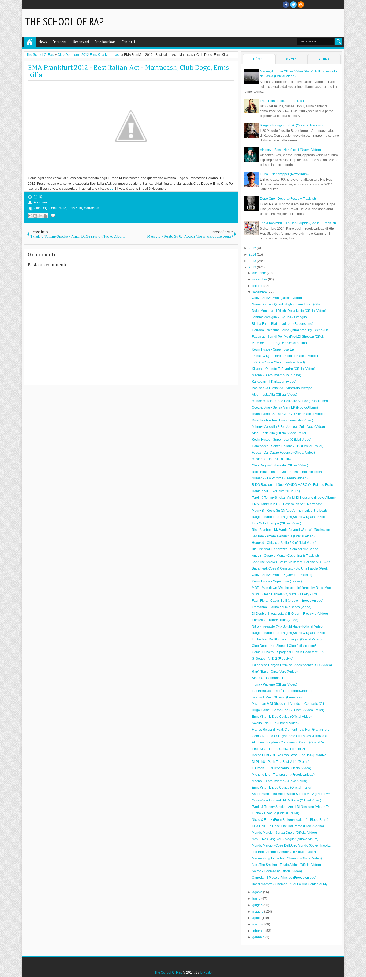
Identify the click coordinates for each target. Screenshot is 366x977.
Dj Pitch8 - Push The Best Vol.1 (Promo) (280, 762)
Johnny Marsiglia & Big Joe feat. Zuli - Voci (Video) (288, 427)
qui (112, 189)
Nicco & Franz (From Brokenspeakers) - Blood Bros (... (291, 820)
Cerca (338, 41)
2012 (253, 267)
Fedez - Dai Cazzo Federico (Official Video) (283, 452)
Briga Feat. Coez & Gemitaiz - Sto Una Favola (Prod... (290, 568)
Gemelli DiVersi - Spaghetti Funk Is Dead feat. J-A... (289, 652)
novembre (260, 279)
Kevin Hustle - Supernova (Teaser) (277, 581)
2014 (253, 254)
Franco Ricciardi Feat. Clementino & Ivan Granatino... (290, 729)
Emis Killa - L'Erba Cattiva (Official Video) (282, 717)
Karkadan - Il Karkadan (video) (274, 382)
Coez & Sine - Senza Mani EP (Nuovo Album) (285, 407)
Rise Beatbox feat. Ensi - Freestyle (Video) (282, 420)
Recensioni (81, 41)
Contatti (128, 41)
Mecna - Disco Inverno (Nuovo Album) (279, 781)
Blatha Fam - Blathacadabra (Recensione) (282, 324)
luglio (256, 899)
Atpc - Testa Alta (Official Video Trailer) (279, 433)
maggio (258, 911)
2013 (253, 261)
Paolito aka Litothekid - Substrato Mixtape (282, 388)
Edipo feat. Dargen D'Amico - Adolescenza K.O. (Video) (292, 665)
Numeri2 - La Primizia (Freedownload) (280, 478)
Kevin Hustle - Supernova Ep (273, 349)
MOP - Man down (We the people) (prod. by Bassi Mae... (292, 588)
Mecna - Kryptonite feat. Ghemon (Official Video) (287, 858)
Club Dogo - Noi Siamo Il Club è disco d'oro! (284, 646)
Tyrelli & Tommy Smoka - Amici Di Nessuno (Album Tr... (291, 807)
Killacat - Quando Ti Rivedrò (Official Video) (283, 369)
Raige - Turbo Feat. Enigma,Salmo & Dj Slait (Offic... (289, 517)
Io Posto (206, 972)
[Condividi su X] (40, 215)
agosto (257, 892)
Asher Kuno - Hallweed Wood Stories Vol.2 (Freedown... (292, 794)
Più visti (258, 59)
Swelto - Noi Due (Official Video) (275, 723)
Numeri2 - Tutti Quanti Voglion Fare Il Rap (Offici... (288, 304)
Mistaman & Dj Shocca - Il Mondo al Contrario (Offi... (289, 704)
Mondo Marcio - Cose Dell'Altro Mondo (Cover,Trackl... (291, 845)
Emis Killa (75, 208)
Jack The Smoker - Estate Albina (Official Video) (286, 865)
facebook (286, 4)
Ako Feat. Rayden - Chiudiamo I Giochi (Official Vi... (289, 742)
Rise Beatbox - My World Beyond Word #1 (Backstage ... (292, 530)
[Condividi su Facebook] (45, 215)
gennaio (258, 937)
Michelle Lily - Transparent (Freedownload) (283, 775)
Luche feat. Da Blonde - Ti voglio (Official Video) (287, 639)
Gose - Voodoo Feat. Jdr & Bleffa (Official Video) (286, 800)
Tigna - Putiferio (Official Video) (274, 684)
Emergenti (60, 41)
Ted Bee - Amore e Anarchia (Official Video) (283, 536)
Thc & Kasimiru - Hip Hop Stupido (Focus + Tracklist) (298, 223)
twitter (293, 4)
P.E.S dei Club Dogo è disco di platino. (280, 343)
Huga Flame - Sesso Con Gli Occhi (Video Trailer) (288, 710)
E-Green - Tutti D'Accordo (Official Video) (281, 768)
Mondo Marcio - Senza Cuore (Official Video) (284, 832)
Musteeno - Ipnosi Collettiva (272, 459)
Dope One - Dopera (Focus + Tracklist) (288, 198)
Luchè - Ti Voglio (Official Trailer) (275, 813)
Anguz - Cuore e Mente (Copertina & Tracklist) (285, 555)
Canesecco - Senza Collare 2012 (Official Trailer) (287, 446)
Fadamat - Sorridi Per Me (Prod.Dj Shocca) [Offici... (288, 336)
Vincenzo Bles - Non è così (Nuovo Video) (290, 150)
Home (30, 42)
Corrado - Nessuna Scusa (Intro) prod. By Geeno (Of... (291, 330)
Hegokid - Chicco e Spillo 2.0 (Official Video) (284, 543)
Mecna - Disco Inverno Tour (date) (276, 375)
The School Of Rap (64, 21)
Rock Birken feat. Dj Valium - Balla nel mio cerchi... (288, 472)
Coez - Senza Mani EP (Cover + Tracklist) (282, 575)
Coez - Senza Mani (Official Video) (277, 298)
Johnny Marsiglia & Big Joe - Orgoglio (279, 317)
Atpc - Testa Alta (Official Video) (274, 394)
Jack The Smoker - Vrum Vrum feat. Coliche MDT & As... (292, 562)
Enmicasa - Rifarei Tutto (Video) (275, 620)
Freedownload (105, 41)
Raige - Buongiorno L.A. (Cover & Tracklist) (291, 125)
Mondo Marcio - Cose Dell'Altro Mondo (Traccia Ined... (291, 401)
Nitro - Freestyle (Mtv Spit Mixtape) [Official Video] (287, 626)
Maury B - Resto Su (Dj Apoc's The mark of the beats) (290, 510)
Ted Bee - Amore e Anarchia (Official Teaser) (284, 852)
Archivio (324, 59)
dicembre (259, 273)
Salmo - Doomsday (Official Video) (277, 871)
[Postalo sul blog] (35, 215)
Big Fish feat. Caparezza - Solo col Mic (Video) (285, 549)
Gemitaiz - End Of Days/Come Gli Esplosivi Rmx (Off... (291, 736)
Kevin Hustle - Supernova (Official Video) (281, 440)
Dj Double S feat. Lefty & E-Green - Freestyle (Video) (290, 613)
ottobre (257, 286)
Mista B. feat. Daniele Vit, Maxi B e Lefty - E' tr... (285, 594)
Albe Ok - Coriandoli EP (269, 678)
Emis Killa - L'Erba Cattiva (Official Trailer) (282, 787)
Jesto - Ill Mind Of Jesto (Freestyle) (277, 697)
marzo (257, 924)
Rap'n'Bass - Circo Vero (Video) (275, 671)
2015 (253, 248)
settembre (260, 292)
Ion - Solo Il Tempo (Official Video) (276, 523)
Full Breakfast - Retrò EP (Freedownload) (282, 691)
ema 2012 (58, 208)
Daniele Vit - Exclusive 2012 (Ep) (276, 491)
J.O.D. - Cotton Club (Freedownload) (278, 362)
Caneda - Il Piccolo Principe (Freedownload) (284, 878)
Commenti (292, 59)
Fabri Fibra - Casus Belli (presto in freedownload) (287, 601)
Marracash (91, 208)
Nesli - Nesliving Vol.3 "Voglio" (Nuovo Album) (285, 839)
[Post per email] (52, 215)
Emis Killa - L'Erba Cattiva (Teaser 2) (278, 749)
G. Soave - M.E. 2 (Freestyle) (272, 659)
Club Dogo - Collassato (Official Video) (280, 465)
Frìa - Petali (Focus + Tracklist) (282, 101)
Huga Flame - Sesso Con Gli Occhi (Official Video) (288, 414)
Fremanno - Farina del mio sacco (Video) (281, 607)
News (43, 41)
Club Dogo (42, 208)
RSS (301, 4)
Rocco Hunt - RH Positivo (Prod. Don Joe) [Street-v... (290, 755)
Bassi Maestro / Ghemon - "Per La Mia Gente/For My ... (291, 884)
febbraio (258, 931)
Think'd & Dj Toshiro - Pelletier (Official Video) (285, 356)
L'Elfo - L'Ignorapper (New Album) (284, 174)
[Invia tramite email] (30, 215)
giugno (257, 905)
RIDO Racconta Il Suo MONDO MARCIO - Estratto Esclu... (293, 485)
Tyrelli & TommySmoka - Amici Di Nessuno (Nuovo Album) (294, 498)
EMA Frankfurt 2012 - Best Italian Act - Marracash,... (289, 504)
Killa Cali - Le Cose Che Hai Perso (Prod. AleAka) (288, 826)
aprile (257, 918)
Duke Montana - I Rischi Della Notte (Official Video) (289, 311)
